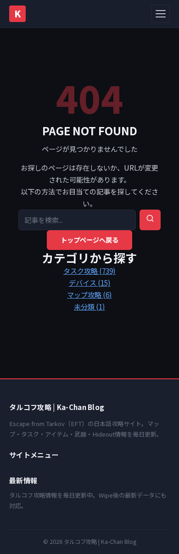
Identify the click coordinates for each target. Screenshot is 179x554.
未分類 (89, 306)
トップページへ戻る (89, 239)
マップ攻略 (89, 294)
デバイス (90, 282)
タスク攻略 (89, 271)
